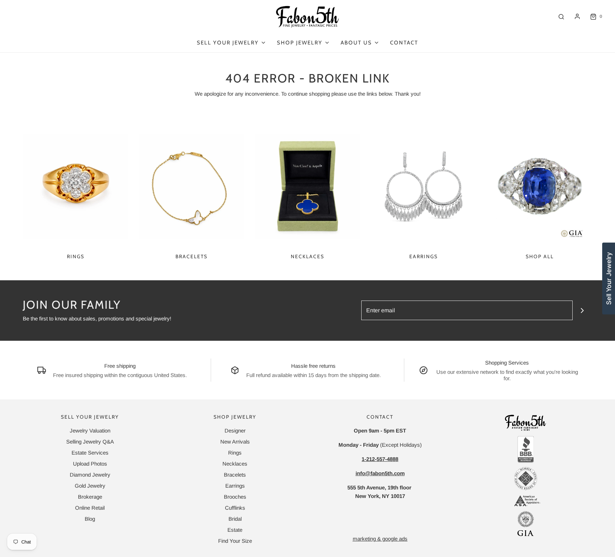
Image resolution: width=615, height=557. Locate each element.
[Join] (582, 310)
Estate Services (90, 453)
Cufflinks (235, 508)
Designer (235, 431)
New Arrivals (235, 442)
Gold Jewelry (90, 486)
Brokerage (90, 497)
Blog (90, 519)
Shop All (540, 256)
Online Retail (90, 508)
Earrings (423, 256)
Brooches (235, 497)
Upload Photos (90, 464)
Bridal (235, 519)
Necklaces (307, 256)
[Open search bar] (561, 16)
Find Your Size (235, 541)
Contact (404, 42)
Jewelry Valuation (90, 431)
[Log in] (577, 16)
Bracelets (191, 256)
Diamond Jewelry (90, 475)
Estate (234, 530)
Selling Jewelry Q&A (90, 442)
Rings (75, 256)
